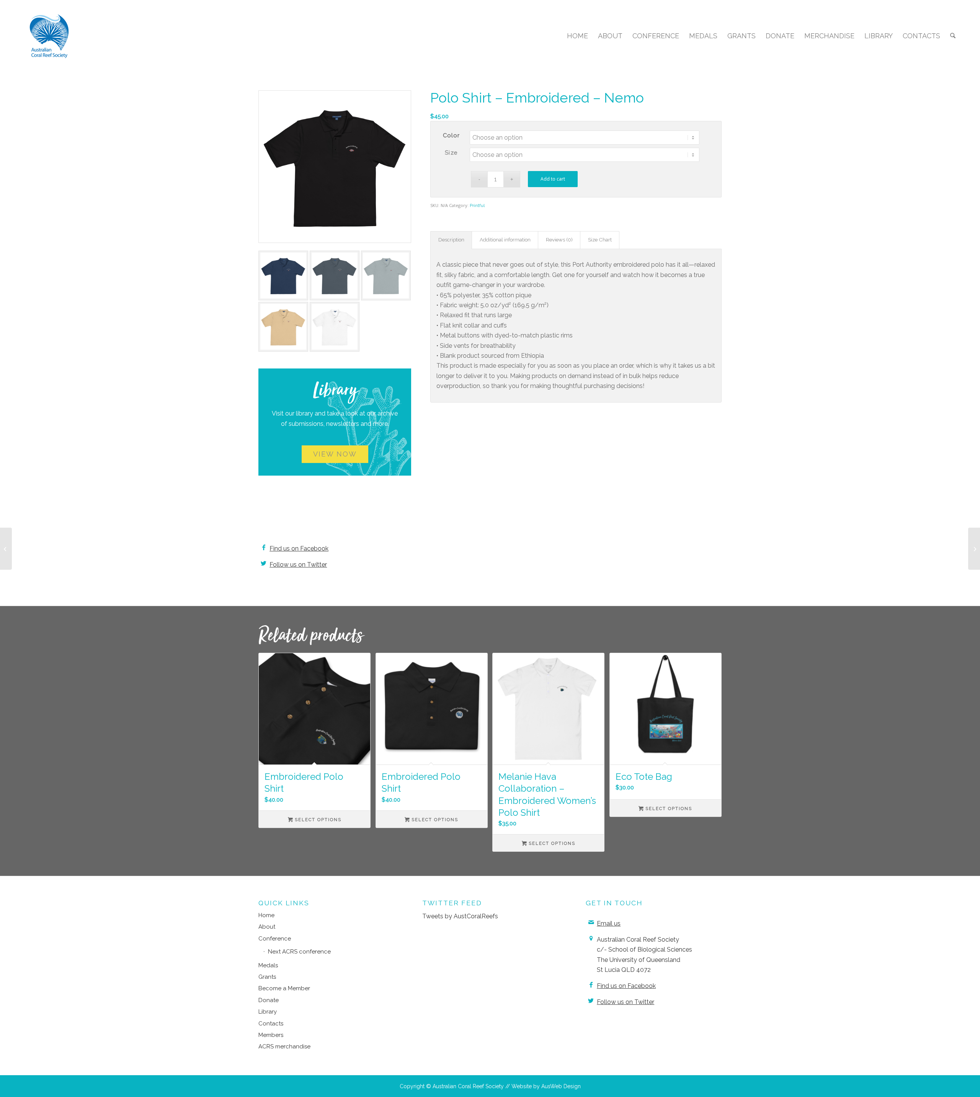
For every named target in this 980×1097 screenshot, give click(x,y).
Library (267, 1011)
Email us (609, 923)
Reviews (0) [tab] (559, 240)
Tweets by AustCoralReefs (460, 916)
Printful (477, 205)
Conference (274, 938)
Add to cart (553, 179)
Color (451, 135)
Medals (268, 965)
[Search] (952, 36)
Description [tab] (451, 240)
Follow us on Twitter (298, 564)
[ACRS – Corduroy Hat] (974, 549)
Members (270, 1035)
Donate (268, 1000)
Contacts (270, 1023)
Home (266, 915)
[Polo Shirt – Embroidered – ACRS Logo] (6, 549)
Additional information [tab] (505, 240)
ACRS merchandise (284, 1046)
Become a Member (284, 988)
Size (451, 152)
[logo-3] (49, 36)
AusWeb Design (561, 1086)
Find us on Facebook (299, 548)
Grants (267, 976)
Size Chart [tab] (600, 240)
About (266, 926)
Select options (317, 819)
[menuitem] (577, 36)
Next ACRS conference (299, 951)
